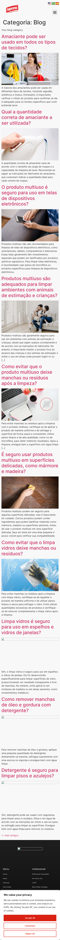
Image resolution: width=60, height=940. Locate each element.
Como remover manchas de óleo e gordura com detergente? (28, 704)
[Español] (57, 3)
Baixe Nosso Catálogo (39, 887)
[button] (55, 12)
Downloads (7, 887)
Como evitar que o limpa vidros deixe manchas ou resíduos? (28, 548)
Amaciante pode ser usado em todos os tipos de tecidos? (28, 42)
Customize (30, 926)
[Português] (53, 3)
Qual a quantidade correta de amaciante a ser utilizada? (26, 117)
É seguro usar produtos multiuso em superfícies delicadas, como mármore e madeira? (29, 463)
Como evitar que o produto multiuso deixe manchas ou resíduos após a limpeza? (26, 375)
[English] (50, 3)
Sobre (5, 878)
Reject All (30, 933)
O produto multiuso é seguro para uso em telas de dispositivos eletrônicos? (29, 195)
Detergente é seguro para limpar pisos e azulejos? (29, 773)
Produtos (6, 883)
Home (5, 874)
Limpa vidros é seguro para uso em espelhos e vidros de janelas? (27, 626)
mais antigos (9, 835)
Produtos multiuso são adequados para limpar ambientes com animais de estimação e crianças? (29, 287)
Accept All (30, 918)
